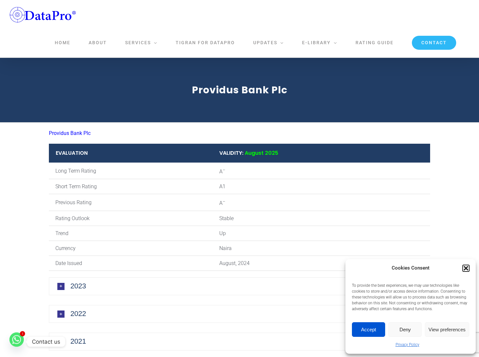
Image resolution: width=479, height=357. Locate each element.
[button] (466, 268)
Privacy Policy (407, 344)
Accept (368, 329)
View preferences (447, 329)
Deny (405, 329)
